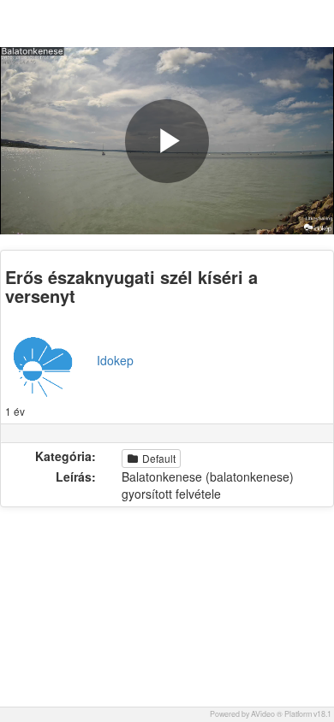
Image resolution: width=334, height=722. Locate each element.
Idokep (115, 360)
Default (158, 458)
